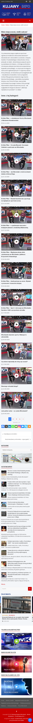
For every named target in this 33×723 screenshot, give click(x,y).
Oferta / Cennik (10, 700)
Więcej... (3, 584)
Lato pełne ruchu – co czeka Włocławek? (14, 411)
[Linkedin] (9, 426)
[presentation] (28, 594)
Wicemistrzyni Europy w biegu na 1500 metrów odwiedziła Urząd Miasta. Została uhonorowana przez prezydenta (16, 619)
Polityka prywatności (25, 703)
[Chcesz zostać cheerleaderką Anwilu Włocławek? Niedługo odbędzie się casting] (3, 473)
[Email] (16, 426)
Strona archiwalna (12, 706)
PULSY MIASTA (6, 594)
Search (30, 589)
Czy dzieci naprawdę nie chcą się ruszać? (14, 361)
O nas (2, 700)
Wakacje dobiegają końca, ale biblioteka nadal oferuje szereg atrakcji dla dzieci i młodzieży (20, 563)
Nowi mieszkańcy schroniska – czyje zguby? (17, 439)
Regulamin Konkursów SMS (22, 700)
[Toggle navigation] (3, 20)
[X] (6, 426)
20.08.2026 (6, 621)
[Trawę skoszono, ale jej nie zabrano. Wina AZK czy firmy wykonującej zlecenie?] (3, 552)
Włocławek (5, 615)
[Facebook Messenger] (22, 426)
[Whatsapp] (12, 426)
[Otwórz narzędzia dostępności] (30, 720)
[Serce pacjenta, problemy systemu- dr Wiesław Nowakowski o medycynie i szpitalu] (3, 574)
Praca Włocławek (22, 706)
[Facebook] (2, 426)
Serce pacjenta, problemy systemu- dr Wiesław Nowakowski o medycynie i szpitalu (19, 574)
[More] (29, 426)
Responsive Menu (26, 1)
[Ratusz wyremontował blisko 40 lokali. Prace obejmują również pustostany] (3, 495)
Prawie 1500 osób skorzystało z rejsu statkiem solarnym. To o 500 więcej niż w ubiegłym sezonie (19, 483)
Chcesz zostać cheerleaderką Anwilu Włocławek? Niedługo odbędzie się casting (19, 472)
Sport (17, 615)
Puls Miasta (12, 615)
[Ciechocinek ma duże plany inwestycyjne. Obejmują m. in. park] (3, 504)
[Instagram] (19, 426)
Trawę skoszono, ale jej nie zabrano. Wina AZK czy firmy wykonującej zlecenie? (19, 552)
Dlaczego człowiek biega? (9, 386)
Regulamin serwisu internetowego (10, 703)
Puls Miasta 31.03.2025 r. (10, 434)
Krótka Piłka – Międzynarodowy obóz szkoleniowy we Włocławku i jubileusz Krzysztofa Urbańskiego (13, 254)
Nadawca (3, 706)
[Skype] (26, 426)
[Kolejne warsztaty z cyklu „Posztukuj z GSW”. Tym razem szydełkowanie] (3, 543)
